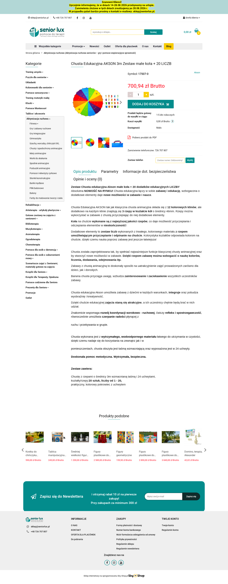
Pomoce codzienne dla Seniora (41, 282)
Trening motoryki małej (37, 98)
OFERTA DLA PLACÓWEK (83, 534)
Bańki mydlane (37, 183)
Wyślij (190, 160)
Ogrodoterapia (33, 239)
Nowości (94, 46)
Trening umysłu (34, 72)
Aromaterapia (33, 234)
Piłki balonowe (37, 188)
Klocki (29, 103)
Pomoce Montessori (36, 108)
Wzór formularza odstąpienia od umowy (135, 534)
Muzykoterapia (33, 229)
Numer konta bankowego (128, 530)
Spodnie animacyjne (39, 163)
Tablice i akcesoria (35, 113)
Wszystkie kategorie (49, 46)
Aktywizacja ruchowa (38, 118)
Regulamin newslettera (127, 548)
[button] (78, 519)
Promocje (77, 46)
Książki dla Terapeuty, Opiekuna (42, 277)
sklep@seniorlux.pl (40, 526)
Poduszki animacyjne (40, 168)
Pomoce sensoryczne (37, 92)
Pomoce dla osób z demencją (41, 249)
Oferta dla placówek (126, 46)
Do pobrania (77, 539)
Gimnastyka (35, 138)
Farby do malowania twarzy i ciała (46, 198)
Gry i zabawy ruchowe (40, 128)
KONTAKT (76, 530)
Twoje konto (168, 525)
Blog (168, 46)
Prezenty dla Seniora (36, 287)
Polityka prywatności (126, 539)
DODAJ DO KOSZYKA (148, 104)
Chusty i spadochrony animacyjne (46, 148)
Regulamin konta (170, 530)
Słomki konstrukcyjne (40, 178)
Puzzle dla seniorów (36, 77)
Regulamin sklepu (125, 544)
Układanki (31, 82)
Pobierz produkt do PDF (144, 137)
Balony (33, 193)
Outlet (107, 46)
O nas (145, 46)
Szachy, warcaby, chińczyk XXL (44, 143)
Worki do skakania (38, 158)
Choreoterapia (33, 244)
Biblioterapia (32, 223)
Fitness (33, 123)
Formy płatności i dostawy (129, 525)
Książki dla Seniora (36, 272)
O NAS (74, 525)
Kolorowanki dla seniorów (39, 87)
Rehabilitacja (33, 205)
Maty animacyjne (38, 153)
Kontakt (157, 46)
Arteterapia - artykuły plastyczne (43, 210)
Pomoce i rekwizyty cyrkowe (43, 173)
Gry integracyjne (37, 133)
